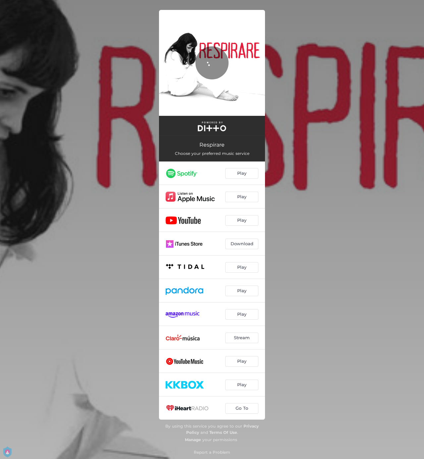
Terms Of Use (223, 432)
